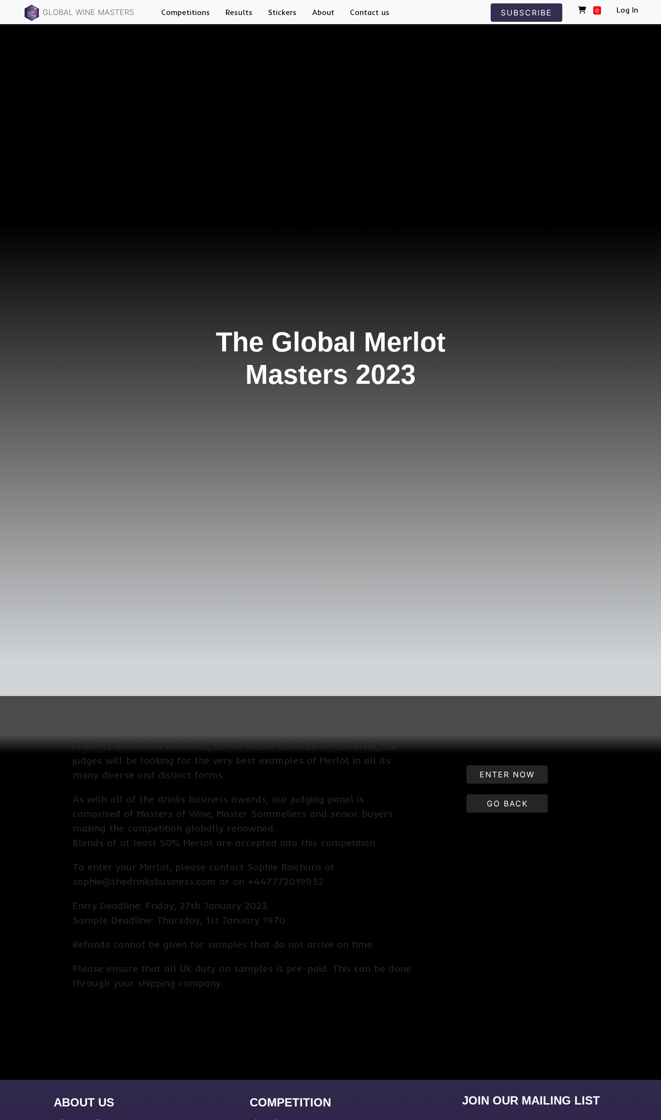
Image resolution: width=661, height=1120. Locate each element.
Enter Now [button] (507, 774)
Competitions (185, 12)
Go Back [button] (507, 803)
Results (239, 12)
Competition (290, 1102)
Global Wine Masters (87, 12)
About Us (84, 1102)
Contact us (370, 12)
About (323, 12)
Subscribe (526, 12)
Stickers (282, 12)
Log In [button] (627, 10)
